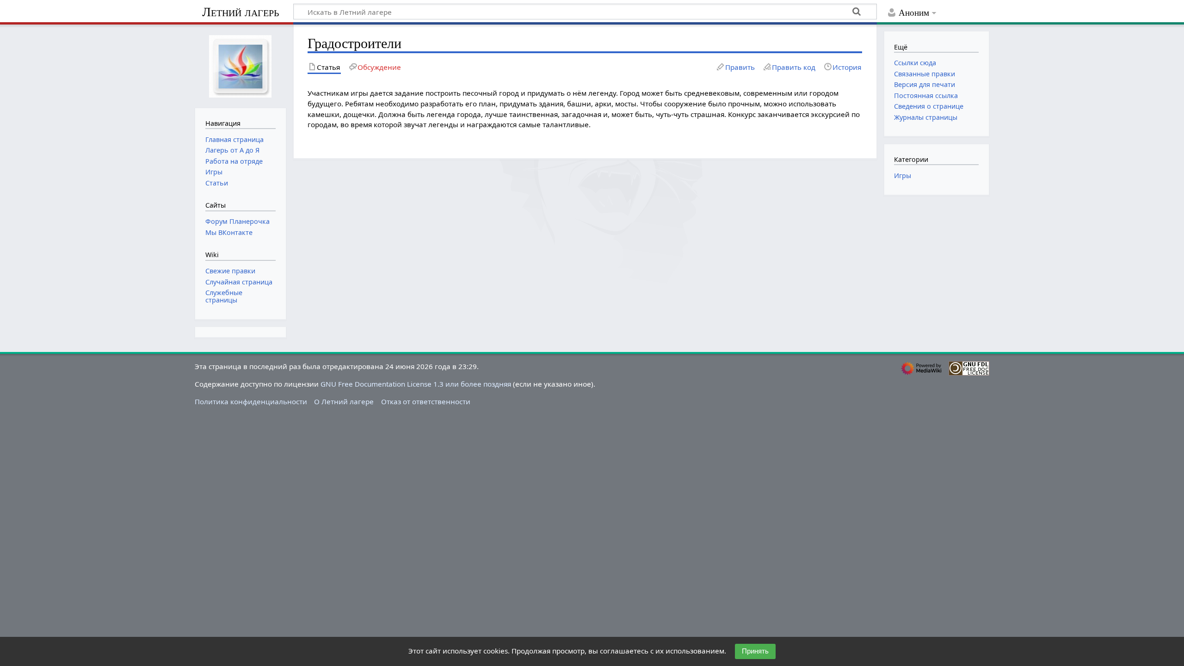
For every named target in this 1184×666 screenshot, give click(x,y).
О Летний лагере (344, 401)
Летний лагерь (240, 12)
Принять (755, 651)
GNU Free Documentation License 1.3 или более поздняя (416, 383)
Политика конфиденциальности (251, 401)
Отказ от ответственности (425, 401)
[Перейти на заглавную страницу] (240, 65)
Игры (902, 175)
